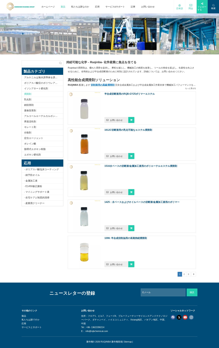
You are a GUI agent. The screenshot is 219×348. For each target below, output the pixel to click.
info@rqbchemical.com (97, 331)
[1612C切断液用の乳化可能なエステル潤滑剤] (84, 144)
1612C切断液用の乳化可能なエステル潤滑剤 (128, 130)
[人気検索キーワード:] (60, 63)
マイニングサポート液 (37, 192)
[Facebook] (173, 317)
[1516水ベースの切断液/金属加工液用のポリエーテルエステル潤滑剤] (84, 180)
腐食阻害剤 (30, 110)
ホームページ (48, 6)
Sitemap (128, 341)
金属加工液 (31, 180)
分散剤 (27, 132)
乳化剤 (27, 99)
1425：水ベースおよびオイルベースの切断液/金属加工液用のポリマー (142, 202)
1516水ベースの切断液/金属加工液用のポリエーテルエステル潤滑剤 (140, 166)
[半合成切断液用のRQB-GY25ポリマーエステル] (84, 108)
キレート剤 (30, 127)
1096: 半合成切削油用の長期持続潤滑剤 (125, 238)
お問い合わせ (148, 6)
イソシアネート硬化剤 (36, 88)
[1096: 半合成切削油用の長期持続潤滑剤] (84, 252)
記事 (133, 6)
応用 (97, 6)
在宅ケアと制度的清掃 (37, 197)
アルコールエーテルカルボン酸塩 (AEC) (43, 116)
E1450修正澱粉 (33, 186)
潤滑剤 (27, 94)
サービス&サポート (115, 6)
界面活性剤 (30, 121)
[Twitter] (179, 317)
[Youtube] (185, 317)
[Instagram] (191, 317)
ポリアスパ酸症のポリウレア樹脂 (42, 83)
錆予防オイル (32, 175)
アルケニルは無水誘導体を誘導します (43, 77)
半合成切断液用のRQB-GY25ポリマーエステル (129, 94)
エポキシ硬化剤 (32, 154)
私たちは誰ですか (30, 319)
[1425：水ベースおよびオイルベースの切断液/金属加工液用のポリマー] (84, 216)
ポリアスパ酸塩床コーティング (42, 169)
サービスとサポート (32, 327)
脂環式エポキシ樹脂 (35, 149)
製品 (63, 6)
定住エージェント (33, 138)
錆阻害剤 (29, 105)
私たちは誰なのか (80, 6)
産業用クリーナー (35, 203)
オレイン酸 (30, 143)
